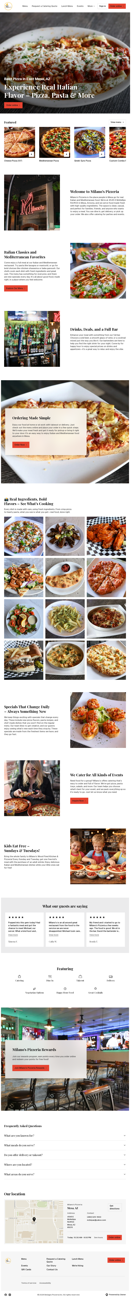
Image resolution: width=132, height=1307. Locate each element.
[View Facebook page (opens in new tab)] (5, 1294)
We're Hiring (77, 1265)
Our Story (51, 1265)
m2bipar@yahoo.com (96, 1220)
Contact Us (52, 1269)
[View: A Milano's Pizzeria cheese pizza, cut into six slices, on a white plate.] (106, 577)
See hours (98, 1237)
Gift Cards (26, 1269)
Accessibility (45, 1283)
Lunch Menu (67, 6)
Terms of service (28, 1283)
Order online (114, 1237)
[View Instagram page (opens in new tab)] (9, 1294)
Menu (25, 6)
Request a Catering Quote (44, 6)
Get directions (114, 1207)
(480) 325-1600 (94, 1217)
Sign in (102, 6)
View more (13, 935)
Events (80, 6)
